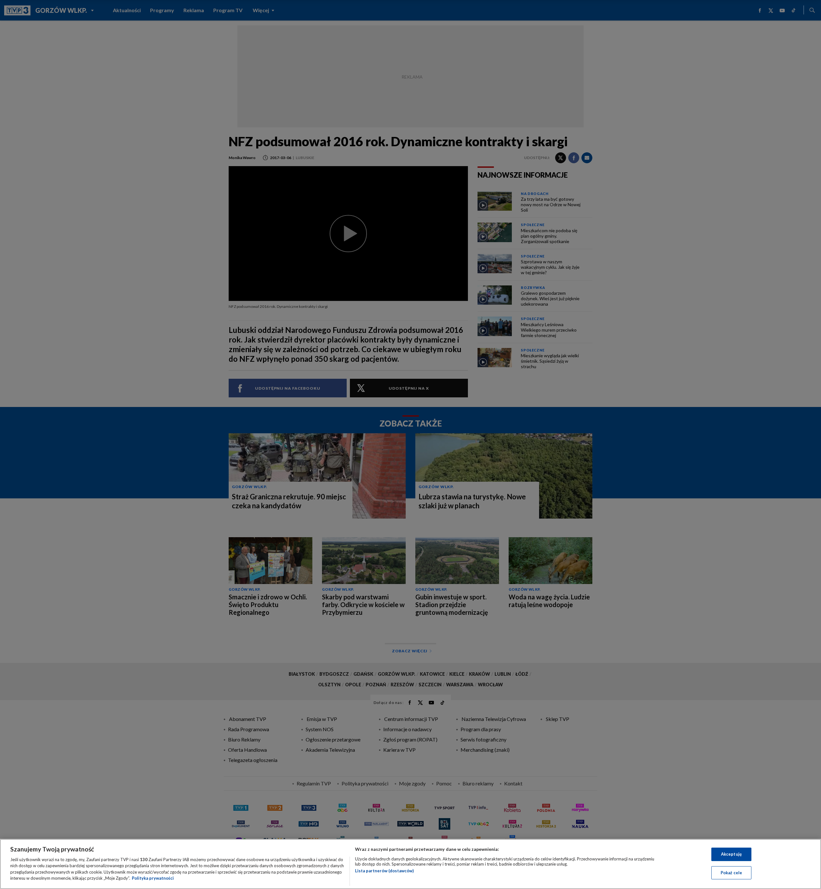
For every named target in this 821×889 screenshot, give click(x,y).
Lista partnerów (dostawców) (384, 870)
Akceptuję (731, 854)
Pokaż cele (731, 872)
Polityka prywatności (153, 878)
